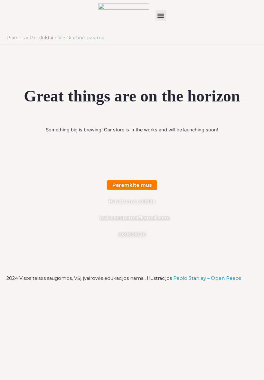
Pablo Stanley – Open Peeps (207, 278)
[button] (161, 15)
